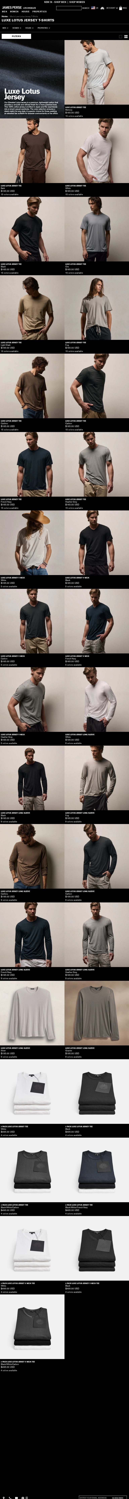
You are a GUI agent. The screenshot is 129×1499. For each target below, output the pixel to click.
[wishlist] (102, 8)
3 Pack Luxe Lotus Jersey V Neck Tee (18, 1283)
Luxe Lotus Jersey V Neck (13, 578)
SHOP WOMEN (77, 2)
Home (5, 16)
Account (110, 8)
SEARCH (85, 8)
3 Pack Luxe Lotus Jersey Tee (14, 1127)
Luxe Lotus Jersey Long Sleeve (79, 735)
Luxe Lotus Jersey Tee (75, 107)
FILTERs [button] (16, 36)
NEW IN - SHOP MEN (55, 2)
